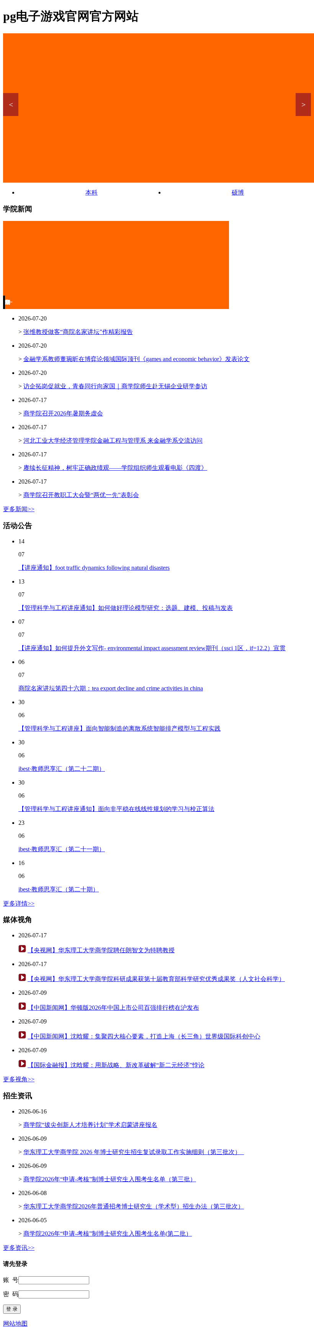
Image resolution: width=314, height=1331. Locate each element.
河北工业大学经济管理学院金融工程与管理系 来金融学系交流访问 (113, 440)
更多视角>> (18, 1079)
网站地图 (15, 1323)
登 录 (12, 1309)
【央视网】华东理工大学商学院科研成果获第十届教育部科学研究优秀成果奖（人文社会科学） (156, 979)
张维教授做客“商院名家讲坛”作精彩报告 (78, 332)
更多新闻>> (18, 509)
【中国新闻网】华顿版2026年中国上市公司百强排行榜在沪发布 (113, 1007)
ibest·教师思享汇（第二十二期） (61, 768)
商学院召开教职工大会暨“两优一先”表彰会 (81, 495)
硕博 (238, 192)
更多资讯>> (18, 1247)
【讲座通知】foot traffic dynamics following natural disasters (94, 567)
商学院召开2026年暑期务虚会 (63, 413)
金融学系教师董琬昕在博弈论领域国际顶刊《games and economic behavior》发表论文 (136, 359)
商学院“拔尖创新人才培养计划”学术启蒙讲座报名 (90, 1125)
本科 (91, 192)
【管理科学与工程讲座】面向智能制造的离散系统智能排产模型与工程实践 (119, 728)
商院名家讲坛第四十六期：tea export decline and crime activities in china (110, 688)
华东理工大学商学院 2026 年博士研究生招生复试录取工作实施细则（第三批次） (133, 1152)
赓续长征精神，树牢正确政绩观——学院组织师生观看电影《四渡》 (115, 467)
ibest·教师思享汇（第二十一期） (61, 849)
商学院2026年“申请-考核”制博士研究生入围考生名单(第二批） (107, 1233)
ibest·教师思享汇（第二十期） (58, 889)
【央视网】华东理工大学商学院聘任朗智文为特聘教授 (101, 950)
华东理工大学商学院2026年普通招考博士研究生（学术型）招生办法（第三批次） (133, 1206)
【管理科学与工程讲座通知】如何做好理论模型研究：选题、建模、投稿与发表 (125, 608)
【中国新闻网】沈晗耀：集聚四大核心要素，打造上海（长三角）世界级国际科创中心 (144, 1036)
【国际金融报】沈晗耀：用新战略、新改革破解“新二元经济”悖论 (116, 1065)
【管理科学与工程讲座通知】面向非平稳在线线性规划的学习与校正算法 (116, 809)
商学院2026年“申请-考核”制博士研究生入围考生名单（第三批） (109, 1179)
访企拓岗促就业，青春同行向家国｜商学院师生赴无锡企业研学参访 (115, 386)
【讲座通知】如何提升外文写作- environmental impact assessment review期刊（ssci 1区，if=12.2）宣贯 (152, 648)
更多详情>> (18, 903)
